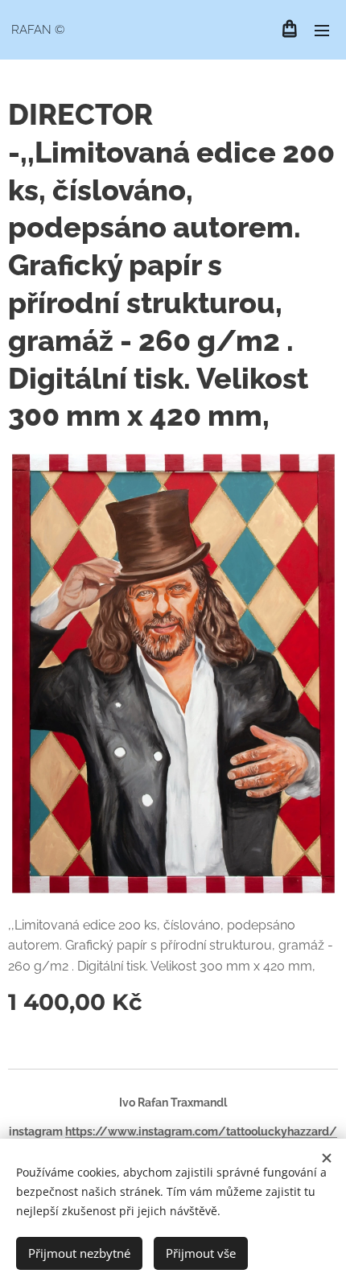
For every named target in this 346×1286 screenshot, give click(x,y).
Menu (322, 30)
